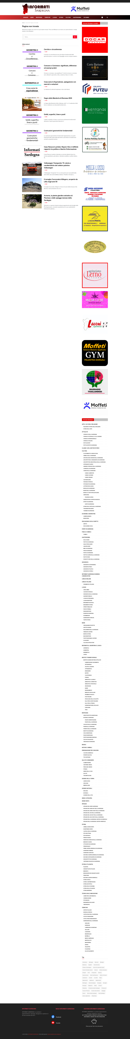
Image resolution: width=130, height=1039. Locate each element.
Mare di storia (87, 634)
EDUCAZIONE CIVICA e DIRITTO (90, 521)
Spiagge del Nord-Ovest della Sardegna (93, 810)
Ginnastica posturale (90, 683)
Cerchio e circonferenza (53, 49)
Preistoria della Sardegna (94, 988)
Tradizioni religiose (88, 508)
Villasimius (94, 995)
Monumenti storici (88, 604)
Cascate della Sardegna (90, 724)
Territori (85, 907)
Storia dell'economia (89, 886)
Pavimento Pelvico (89, 694)
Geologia (85, 783)
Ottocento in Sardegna (89, 844)
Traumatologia (87, 775)
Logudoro (87, 931)
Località (96, 977)
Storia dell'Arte (87, 429)
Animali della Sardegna (89, 455)
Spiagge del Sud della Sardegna (91, 812)
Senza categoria (87, 798)
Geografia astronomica (89, 564)
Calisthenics (88, 675)
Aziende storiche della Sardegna (92, 466)
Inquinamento (88, 690)
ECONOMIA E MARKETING (88, 513)
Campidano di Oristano (91, 927)
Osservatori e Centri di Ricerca (91, 499)
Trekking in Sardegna (89, 741)
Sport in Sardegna (88, 501)
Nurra (86, 944)
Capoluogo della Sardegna (90, 914)
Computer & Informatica (89, 896)
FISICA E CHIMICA (86, 532)
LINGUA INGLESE (86, 579)
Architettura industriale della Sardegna (94, 462)
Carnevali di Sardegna (89, 468)
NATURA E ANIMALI (87, 747)
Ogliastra (87, 946)
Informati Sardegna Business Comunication (91, 575)
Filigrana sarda (89, 497)
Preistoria (86, 875)
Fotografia (86, 900)
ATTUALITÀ (85, 432)
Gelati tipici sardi (87, 544)
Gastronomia (86, 537)
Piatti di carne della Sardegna (91, 555)
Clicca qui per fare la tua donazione (94, 1026)
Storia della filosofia (89, 888)
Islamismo (85, 977)
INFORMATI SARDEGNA (33, 1034)
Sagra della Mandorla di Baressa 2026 (58, 98)
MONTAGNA (39, 17)
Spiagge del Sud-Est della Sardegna (92, 815)
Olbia (95, 985)
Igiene (86, 688)
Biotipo (87, 673)
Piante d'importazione (90, 720)
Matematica (85, 980)
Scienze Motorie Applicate (91, 705)
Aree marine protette (89, 625)
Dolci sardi (86, 539)
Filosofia (85, 866)
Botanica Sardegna (88, 717)
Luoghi (84, 587)
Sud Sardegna (102, 993)
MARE (32, 17)
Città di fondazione (88, 916)
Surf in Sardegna (89, 504)
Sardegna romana (88, 850)
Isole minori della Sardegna (90, 629)
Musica (84, 744)
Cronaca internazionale (89, 438)
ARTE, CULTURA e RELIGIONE (90, 424)
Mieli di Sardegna (87, 548)
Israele (90, 977)
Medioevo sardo (87, 842)
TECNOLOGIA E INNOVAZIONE (90, 893)
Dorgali (84, 972)
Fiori (89, 972)
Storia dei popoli (87, 884)
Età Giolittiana (87, 833)
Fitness (87, 677)
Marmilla (87, 936)
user (46, 51)
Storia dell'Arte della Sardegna (92, 506)
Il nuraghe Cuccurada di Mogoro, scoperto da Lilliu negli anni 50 (60, 180)
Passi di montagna (88, 735)
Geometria (86, 650)
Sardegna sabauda (88, 852)
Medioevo (85, 871)
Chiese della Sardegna (89, 470)
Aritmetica (86, 648)
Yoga (86, 709)
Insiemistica (86, 652)
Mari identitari (87, 636)
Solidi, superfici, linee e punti (54, 114)
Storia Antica (87, 879)
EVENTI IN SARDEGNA (87, 529)
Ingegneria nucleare (88, 902)
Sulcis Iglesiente (89, 951)
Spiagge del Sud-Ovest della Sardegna (93, 817)
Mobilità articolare (90, 692)
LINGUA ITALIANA (86, 581)
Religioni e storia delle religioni (91, 426)
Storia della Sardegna (92, 993)
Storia (84, 824)
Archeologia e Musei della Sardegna (93, 457)
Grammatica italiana (88, 584)
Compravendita (87, 516)
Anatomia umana (87, 764)
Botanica (85, 793)
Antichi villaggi (87, 910)
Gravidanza (88, 686)
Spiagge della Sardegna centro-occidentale (95, 819)
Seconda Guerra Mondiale (90, 877)
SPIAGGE (25, 17)
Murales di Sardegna (89, 488)
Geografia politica (88, 569)
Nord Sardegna (92, 982)
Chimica (85, 534)
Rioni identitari (87, 611)
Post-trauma (88, 696)
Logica (85, 654)
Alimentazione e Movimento (92, 662)
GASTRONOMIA (77, 17)
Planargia (87, 949)
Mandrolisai (88, 934)
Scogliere (86, 640)
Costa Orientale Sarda (87, 970)
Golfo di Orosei (103, 975)
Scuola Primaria (86, 990)
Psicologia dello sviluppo (91, 699)
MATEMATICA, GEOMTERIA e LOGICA (91, 645)
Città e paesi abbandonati (90, 918)
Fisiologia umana (87, 767)
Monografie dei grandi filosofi (91, 873)
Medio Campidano (89, 938)
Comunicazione (87, 898)
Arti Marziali (88, 664)
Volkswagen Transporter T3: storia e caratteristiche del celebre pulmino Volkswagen (57, 165)
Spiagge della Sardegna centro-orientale (94, 821)
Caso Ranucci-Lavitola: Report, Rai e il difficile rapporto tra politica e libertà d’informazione (61, 148)
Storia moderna (87, 890)
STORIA (61, 17)
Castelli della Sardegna (90, 831)
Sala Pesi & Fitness (90, 703)
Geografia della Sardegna (90, 594)
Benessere (88, 671)
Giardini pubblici (87, 596)
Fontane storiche (88, 481)
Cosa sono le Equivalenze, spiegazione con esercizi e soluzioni (60, 83)
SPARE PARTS (85, 801)
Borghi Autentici (87, 912)
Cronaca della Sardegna (90, 434)
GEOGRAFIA (85, 562)
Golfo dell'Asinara (94, 975)
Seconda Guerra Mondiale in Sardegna (93, 854)
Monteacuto (88, 940)
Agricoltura (86, 781)
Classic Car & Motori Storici (90, 448)
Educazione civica (88, 526)
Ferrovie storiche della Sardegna (92, 839)
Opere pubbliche (87, 607)
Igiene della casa (88, 771)
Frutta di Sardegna (88, 542)
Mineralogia (86, 785)
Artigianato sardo (88, 464)
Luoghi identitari (87, 600)
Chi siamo (86, 17)
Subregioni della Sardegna (90, 920)
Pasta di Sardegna (88, 552)
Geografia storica (88, 571)
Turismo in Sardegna (88, 510)
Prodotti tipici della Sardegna (91, 559)
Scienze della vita (88, 795)
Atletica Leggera (89, 666)
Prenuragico (86, 846)
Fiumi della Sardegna (89, 726)
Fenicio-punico (87, 837)
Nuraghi (105, 982)
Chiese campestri (89, 473)
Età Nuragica (86, 835)
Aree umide (86, 589)
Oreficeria (86, 494)
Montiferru (88, 942)
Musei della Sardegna (89, 490)
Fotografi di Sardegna (89, 484)
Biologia (85, 790)
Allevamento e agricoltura (90, 453)
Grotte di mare (87, 627)
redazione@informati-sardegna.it (54, 1034)
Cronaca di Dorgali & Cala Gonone (92, 436)
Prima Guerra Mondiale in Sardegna (92, 848)
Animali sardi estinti (88, 826)
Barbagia (87, 925)
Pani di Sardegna (87, 550)
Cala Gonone (96, 964)
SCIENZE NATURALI (87, 788)
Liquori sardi (86, 546)
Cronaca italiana (88, 440)
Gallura (87, 929)
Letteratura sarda (88, 486)
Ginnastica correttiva (91, 681)
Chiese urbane (89, 477)
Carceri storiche (88, 591)
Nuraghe (99, 982)
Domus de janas (103, 970)
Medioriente (98, 980)
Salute (85, 773)
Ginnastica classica (90, 679)
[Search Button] (75, 36)
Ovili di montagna (87, 733)
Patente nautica (87, 755)
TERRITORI (47, 17)
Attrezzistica (88, 668)
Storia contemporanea (89, 881)
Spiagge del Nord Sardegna (90, 806)
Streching (87, 707)
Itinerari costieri (87, 631)
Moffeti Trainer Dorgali (89, 657)
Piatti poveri (86, 557)
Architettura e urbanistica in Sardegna (94, 460)
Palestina (85, 988)
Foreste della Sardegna (89, 728)
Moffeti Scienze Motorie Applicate (92, 660)
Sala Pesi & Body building (91, 701)
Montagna (85, 713)
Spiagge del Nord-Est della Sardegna (93, 808)
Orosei (100, 985)
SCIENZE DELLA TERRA (88, 778)
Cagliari (90, 964)
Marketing (86, 518)
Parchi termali (87, 609)
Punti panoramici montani (90, 737)
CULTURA (68, 17)
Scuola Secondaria (96, 990)
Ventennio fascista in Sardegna (91, 861)
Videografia (86, 904)
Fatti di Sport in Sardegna (90, 445)
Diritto (85, 523)
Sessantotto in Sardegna (90, 859)
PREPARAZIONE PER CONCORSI (90, 750)
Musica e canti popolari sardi (91, 492)
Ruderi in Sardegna (88, 613)
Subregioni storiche (88, 617)
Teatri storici (86, 619)
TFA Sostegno (86, 757)
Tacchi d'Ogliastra (88, 739)
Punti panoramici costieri (90, 638)
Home (23, 22)
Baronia (96, 962)
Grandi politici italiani (89, 869)
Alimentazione (87, 762)
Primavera (104, 988)
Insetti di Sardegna (88, 731)
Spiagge (84, 804)
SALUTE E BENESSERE (88, 760)
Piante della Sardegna (91, 722)
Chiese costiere (89, 475)
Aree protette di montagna (90, 715)
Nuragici (84, 985)
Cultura (84, 451)
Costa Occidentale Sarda (98, 967)
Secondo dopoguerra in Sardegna (92, 857)
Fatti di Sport (86, 443)
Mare (83, 623)
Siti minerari (86, 615)
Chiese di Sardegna (87, 967)
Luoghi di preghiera (88, 598)
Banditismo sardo (88, 829)
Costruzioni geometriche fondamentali (58, 130)
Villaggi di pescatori (88, 642)
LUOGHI (55, 17)
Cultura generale (88, 753)
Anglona (87, 923)
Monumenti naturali (88, 602)
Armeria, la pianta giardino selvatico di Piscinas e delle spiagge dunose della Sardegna (58, 197)
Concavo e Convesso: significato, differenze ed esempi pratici (60, 66)
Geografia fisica (87, 566)
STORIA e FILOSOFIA (87, 864)
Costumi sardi (87, 479)
